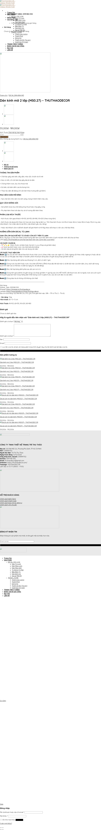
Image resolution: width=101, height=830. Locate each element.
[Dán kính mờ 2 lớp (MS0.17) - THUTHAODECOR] (17, 386)
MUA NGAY (4, 137)
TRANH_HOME (16, 32)
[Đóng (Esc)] (1, 827)
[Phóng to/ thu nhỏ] (3, 827)
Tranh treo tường (21, 34)
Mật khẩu (4, 816)
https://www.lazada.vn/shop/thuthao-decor (22, 291)
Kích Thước (4, 132)
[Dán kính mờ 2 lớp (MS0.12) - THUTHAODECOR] (17, 368)
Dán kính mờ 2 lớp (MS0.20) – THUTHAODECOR (17, 362)
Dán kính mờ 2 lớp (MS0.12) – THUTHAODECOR (16, 371)
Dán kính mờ (19, 28)
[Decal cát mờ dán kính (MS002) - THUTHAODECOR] (19, 395)
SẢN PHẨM (11, 14)
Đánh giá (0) (8, 169)
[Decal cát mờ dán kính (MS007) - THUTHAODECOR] (19, 422)
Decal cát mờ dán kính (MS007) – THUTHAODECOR (18, 426)
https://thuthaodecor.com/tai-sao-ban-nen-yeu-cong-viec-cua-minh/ (29, 240)
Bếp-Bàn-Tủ (19, 26)
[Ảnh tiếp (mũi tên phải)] (3, 829)
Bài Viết (10, 48)
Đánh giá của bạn (7, 321)
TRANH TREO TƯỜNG (15, 44)
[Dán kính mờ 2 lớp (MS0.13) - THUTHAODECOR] (17, 377)
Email (2, 343)
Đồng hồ (18, 38)
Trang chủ (3, 95)
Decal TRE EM (20, 30)
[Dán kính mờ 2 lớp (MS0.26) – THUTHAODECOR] (9, 124)
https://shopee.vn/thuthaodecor (18, 289)
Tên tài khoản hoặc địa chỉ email (12, 812)
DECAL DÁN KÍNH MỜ (16, 95)
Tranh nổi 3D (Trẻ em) (23, 40)
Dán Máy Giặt (20, 22)
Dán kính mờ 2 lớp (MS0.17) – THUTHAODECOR (16, 390)
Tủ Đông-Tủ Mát (21, 24)
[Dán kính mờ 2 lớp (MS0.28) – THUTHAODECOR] (9, 114)
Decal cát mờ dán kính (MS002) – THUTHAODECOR (18, 399)
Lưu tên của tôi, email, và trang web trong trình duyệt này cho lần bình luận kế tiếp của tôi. (34, 347)
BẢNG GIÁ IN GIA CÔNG (15, 46)
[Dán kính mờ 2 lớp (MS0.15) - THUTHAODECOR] (17, 404)
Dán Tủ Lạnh (19, 18)
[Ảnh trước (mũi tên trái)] (1, 829)
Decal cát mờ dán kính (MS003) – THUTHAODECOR (18, 417)
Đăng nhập (19, 820)
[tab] (52, 165)
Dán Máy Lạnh (20, 20)
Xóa (22, 132)
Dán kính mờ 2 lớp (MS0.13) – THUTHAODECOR (16, 380)
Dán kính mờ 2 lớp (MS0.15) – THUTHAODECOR (16, 408)
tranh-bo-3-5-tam (21, 42)
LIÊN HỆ (10, 50)
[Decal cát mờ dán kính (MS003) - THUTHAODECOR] (19, 413)
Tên (1, 339)
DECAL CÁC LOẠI (17, 16)
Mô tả (6, 165)
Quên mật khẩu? (6, 823)
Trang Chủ (11, 12)
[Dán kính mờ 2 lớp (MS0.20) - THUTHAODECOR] (17, 359)
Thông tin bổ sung (11, 167)
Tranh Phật (19, 36)
